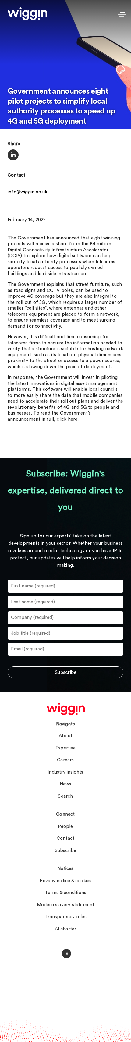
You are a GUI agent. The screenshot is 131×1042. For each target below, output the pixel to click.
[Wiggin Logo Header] (27, 13)
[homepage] (66, 709)
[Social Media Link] (66, 953)
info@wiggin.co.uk (27, 192)
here (73, 419)
